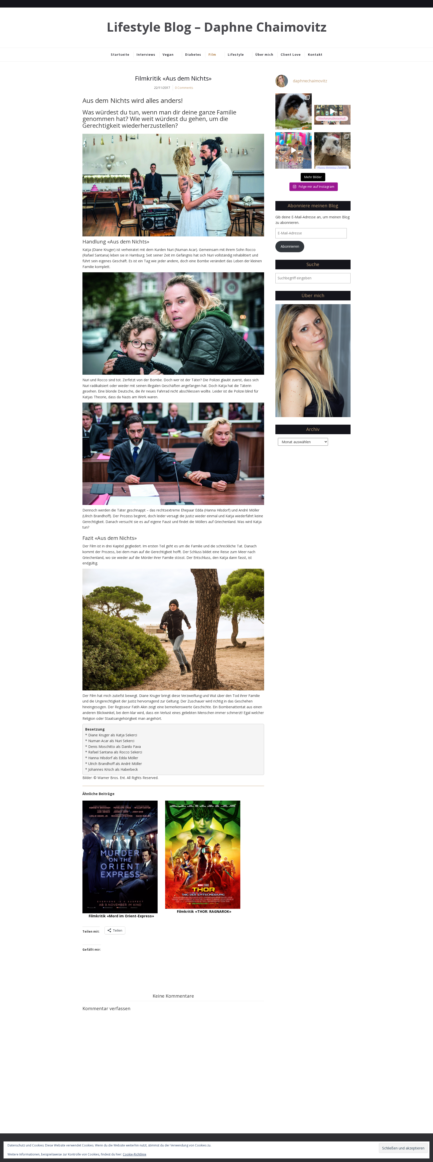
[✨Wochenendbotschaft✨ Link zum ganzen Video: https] (332, 111)
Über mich (264, 54)
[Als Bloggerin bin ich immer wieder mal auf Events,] (293, 150)
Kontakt (315, 54)
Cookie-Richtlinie (134, 1154)
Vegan (168, 54)
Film (212, 54)
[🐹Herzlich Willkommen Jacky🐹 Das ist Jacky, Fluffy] (293, 111)
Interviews (146, 54)
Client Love (291, 54)
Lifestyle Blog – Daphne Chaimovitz (217, 27)
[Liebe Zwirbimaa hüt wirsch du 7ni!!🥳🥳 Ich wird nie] (332, 150)
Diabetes (193, 54)
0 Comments (184, 88)
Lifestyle (236, 54)
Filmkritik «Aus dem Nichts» (173, 78)
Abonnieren (290, 246)
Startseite (120, 54)
